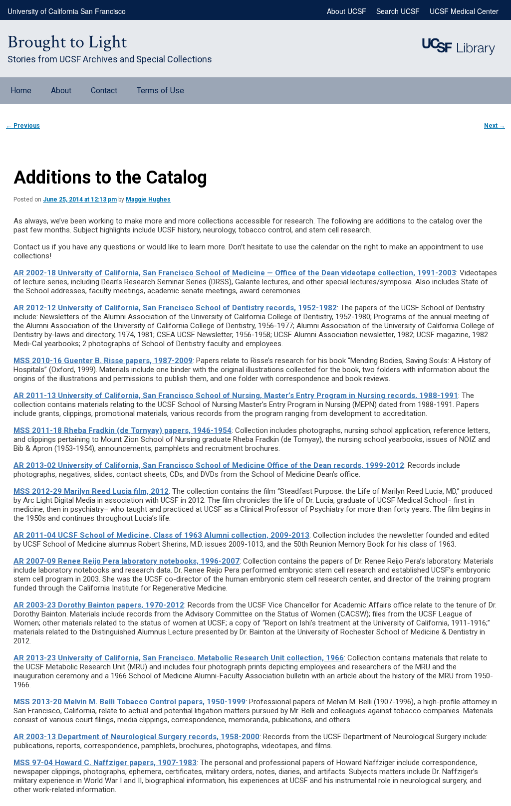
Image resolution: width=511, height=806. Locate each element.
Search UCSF (398, 11)
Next (494, 125)
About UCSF (346, 11)
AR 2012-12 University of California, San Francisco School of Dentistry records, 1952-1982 (175, 307)
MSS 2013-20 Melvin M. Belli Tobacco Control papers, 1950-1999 (129, 701)
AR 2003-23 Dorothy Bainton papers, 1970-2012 (98, 605)
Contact (104, 90)
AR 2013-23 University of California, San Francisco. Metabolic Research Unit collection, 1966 (178, 657)
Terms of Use (160, 90)
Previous (23, 125)
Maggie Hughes (148, 199)
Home (20, 90)
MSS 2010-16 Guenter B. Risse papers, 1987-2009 (103, 360)
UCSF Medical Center (464, 11)
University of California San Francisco (66, 11)
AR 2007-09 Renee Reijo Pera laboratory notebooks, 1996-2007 (126, 561)
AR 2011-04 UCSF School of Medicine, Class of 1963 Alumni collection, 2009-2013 (161, 535)
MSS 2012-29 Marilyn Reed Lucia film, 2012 (91, 491)
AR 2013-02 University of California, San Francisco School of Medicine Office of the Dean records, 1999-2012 (208, 465)
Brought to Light (67, 42)
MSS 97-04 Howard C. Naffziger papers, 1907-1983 (105, 762)
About (61, 90)
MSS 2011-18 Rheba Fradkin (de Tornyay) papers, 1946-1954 (122, 430)
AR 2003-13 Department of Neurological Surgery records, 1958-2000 (136, 736)
